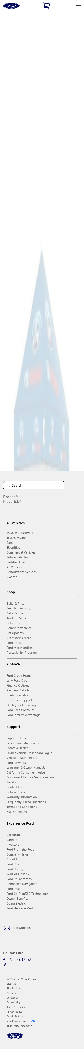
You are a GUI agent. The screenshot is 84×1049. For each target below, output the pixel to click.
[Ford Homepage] (15, 1038)
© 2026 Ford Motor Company (23, 979)
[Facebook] (5, 959)
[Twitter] (10, 959)
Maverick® (12, 501)
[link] (11, 983)
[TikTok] (5, 964)
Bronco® (10, 496)
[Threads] (29, 959)
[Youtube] (17, 959)
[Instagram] (23, 959)
